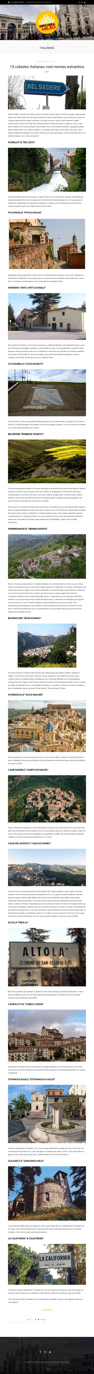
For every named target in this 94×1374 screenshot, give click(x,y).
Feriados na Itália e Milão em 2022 (40, 2)
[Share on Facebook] (35, 1319)
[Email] (44, 1319)
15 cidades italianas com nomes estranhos (47, 66)
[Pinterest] (41, 1319)
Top (47, 1369)
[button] (9, 2)
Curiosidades (42, 61)
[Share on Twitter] (38, 1319)
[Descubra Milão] (47, 22)
